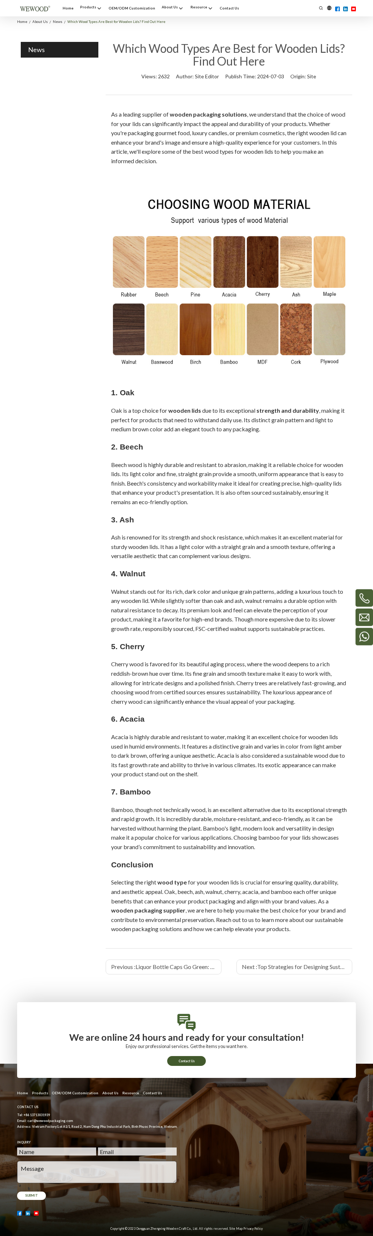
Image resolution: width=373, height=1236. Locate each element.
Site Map (236, 1229)
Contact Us (186, 1061)
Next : (297, 966)
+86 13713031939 (37, 1115)
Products (40, 1093)
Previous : (166, 966)
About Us (110, 1093)
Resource (130, 1093)
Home (22, 1093)
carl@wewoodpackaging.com (50, 1121)
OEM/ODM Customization (75, 1093)
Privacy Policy (253, 1229)
